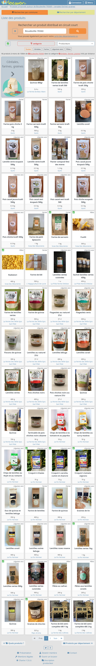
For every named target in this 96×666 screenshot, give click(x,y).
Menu (90, 2)
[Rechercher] (77, 31)
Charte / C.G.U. (25, 660)
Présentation (25, 653)
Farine (46, 49)
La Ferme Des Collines (59, 633)
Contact (73, 653)
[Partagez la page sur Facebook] (50, 648)
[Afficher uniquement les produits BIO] (8, 43)
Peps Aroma (36, 633)
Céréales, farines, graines (70, 54)
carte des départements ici (66, 36)
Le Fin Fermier (59, 442)
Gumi (60, 92)
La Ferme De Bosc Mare (36, 92)
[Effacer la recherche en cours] (15, 31)
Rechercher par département (72, 12)
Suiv (55, 638)
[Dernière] (61, 638)
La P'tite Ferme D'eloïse (60, 284)
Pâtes (68, 49)
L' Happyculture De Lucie (36, 284)
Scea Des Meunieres (36, 246)
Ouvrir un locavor (49, 656)
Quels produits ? (16, 643)
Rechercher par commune (25, 12)
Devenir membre (49, 653)
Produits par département (78, 643)
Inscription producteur (48, 661)
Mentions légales (25, 656)
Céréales (37, 49)
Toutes (28, 49)
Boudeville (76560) (37, 54)
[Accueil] (13, 2)
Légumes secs (57, 49)
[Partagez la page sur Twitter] (46, 648)
